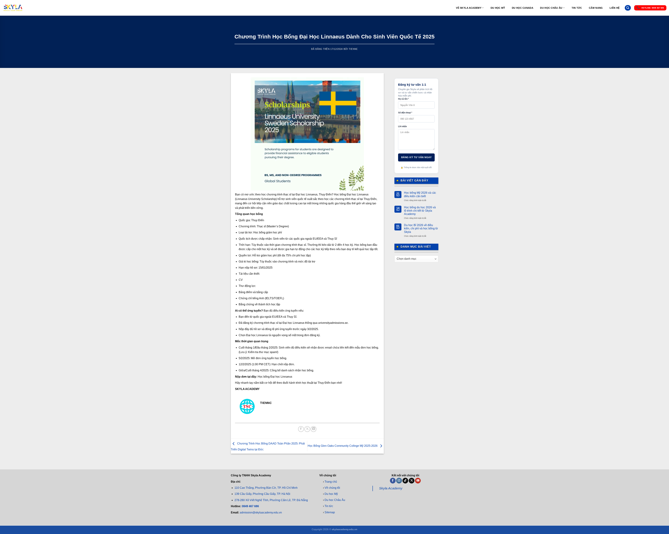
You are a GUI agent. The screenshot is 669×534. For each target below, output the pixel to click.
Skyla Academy (390, 488)
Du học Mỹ (498, 7)
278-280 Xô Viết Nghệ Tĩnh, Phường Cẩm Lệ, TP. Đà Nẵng (271, 500)
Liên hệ (615, 7)
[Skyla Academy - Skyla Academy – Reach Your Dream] (13, 7)
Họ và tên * (403, 99)
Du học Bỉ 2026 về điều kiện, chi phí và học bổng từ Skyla (421, 228)
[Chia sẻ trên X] (307, 429)
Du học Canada (522, 7)
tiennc (353, 49)
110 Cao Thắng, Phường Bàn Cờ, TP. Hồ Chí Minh (266, 487)
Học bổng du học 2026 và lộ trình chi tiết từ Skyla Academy (420, 210)
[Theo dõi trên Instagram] (399, 481)
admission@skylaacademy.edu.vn (261, 512)
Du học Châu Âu (551, 7)
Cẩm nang (596, 7)
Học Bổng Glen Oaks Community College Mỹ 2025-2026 (343, 445)
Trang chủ (331, 481)
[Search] (628, 8)
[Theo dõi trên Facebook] (393, 481)
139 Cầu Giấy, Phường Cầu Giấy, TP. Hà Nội (262, 494)
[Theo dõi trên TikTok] (405, 481)
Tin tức (577, 7)
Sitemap (330, 512)
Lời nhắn (402, 126)
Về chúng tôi (332, 487)
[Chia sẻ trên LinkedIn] (313, 429)
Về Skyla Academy (468, 7)
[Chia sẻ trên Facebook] (301, 429)
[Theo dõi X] (411, 481)
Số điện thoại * (405, 112)
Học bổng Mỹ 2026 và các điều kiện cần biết (420, 194)
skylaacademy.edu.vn (344, 529)
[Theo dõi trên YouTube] (418, 481)
